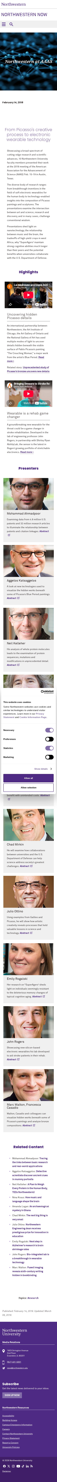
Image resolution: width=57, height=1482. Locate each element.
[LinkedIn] (27, 1466)
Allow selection (28, 787)
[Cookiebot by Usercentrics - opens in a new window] (41, 692)
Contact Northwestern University (17, 1434)
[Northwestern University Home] (13, 4)
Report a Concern (10, 1443)
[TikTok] (23, 1466)
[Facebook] (4, 1466)
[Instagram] (13, 1466)
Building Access (9, 1420)
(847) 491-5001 (14, 1362)
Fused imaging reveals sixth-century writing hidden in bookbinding (27, 1271)
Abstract (11, 598)
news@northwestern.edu (17, 1368)
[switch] (49, 739)
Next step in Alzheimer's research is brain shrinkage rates (27, 1245)
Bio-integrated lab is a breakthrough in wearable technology (30, 1258)
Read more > (26, 452)
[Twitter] (8, 1466)
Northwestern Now (24, 15)
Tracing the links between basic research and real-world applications (30, 1162)
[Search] (11, 24)
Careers (6, 1429)
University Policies (11, 1447)
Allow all (28, 778)
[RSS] (31, 1466)
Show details (41, 769)
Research (33, 1298)
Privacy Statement (11, 1438)
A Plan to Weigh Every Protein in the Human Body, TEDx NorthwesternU (29, 1188)
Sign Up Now (12, 1395)
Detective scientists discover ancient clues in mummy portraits (30, 1175)
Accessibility (8, 1416)
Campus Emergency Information (17, 1425)
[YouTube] (18, 1466)
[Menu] (3, 24)
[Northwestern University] (28, 1332)
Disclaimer (6, 1471)
